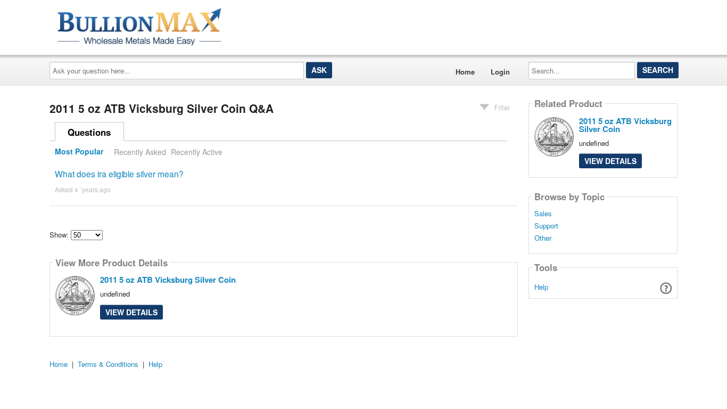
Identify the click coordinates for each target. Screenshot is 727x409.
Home (465, 72)
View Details (131, 312)
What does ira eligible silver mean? (119, 173)
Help (541, 287)
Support (546, 226)
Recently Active (196, 151)
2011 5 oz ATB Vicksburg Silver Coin (168, 279)
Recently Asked (140, 151)
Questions (89, 132)
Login (500, 72)
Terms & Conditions (108, 364)
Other (542, 238)
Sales (543, 213)
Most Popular (79, 151)
